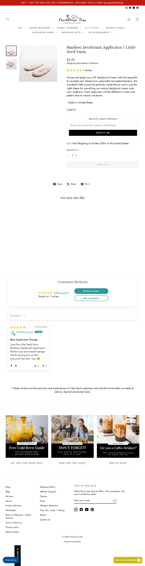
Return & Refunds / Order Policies (18, 516)
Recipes (9, 496)
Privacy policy (12, 527)
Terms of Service (14, 522)
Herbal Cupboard (68, 28)
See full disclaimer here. (76, 392)
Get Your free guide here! (27, 463)
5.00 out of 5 (61, 293)
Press (42, 501)
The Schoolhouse (99, 32)
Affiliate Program (48, 491)
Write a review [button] (91, 291)
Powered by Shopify (72, 541)
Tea (20, 28)
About (8, 501)
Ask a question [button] (91, 298)
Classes (43, 496)
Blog (8, 491)
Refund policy (12, 531)
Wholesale (11, 510)
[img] (17, 327)
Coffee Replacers (40, 28)
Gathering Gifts (71, 32)
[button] (75, 70)
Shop (8, 486)
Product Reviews (14, 505)
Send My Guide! (118, 463)
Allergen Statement (49, 505)
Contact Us (45, 519)
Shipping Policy (47, 486)
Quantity (73, 150)
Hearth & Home (115, 28)
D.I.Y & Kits (92, 28)
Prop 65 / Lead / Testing (52, 510)
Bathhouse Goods (44, 32)
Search (43, 515)
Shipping (71, 63)
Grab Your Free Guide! (72, 463)
